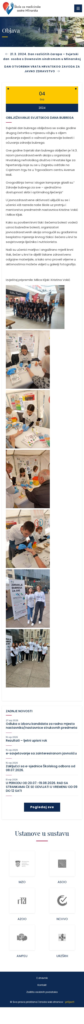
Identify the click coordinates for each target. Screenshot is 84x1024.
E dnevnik (42, 978)
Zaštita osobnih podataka (42, 992)
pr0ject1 (69, 1002)
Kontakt (42, 985)
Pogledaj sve (42, 807)
